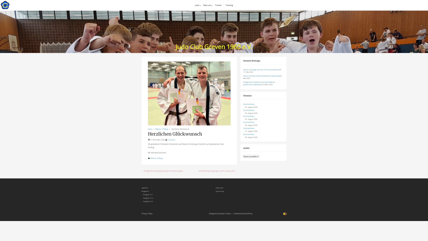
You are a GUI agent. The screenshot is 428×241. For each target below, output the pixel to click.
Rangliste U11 (148, 194)
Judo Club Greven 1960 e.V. (214, 46)
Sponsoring (220, 191)
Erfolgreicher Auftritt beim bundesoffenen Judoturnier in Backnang (259, 83)
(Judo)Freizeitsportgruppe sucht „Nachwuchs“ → (218, 171)
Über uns (207, 5)
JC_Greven (171, 140)
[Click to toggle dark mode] (285, 214)
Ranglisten (145, 191)
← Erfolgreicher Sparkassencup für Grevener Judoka (162, 171)
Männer (158, 129)
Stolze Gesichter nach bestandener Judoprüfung (261, 76)
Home (150, 129)
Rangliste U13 (148, 198)
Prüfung (165, 129)
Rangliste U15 (148, 201)
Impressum (219, 188)
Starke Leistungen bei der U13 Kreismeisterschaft (262, 70)
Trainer (218, 5)
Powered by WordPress (243, 213)
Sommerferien (248, 104)
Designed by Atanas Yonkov (220, 213)
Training (229, 5)
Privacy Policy (147, 213)
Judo (197, 5)
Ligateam (145, 188)
